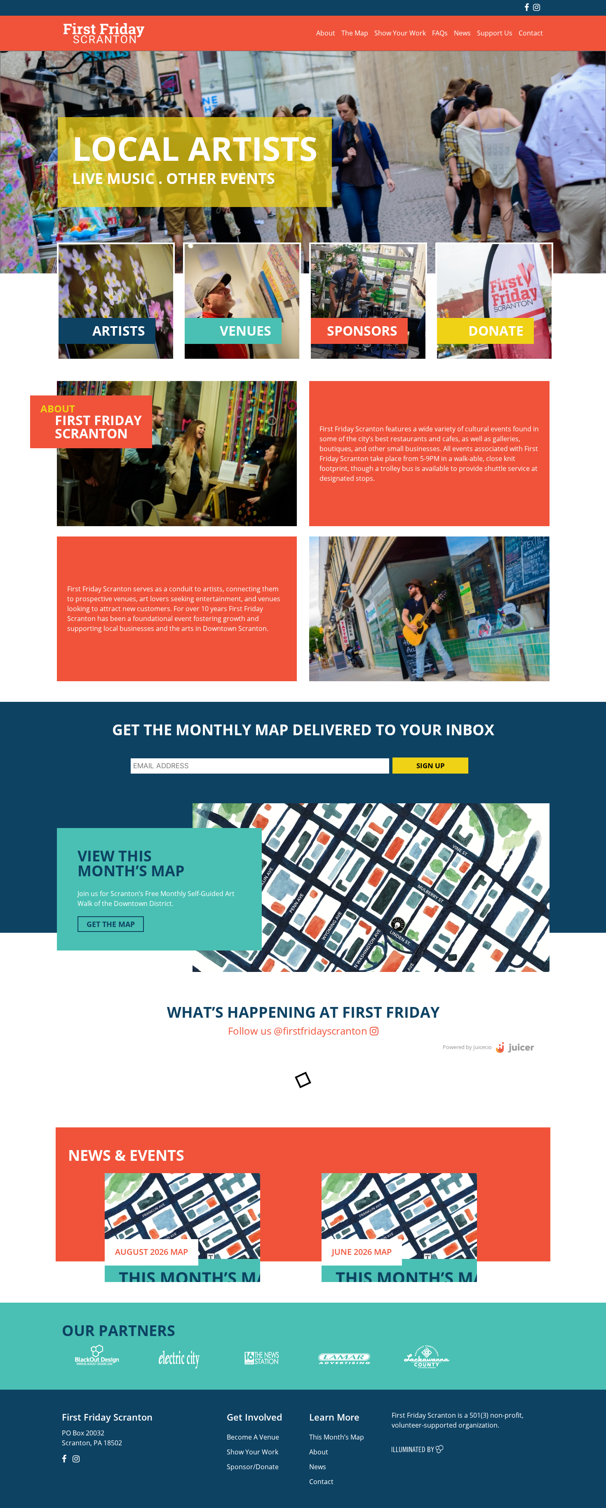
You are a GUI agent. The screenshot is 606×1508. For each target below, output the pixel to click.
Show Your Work (400, 32)
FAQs (440, 32)
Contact (531, 32)
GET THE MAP (111, 924)
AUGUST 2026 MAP (151, 1251)
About (325, 32)
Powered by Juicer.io (467, 1047)
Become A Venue (253, 1437)
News (462, 32)
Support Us (494, 32)
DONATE (496, 331)
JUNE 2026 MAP (362, 1251)
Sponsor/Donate (253, 1466)
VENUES (245, 331)
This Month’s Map (336, 1437)
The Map (354, 32)
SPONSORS (362, 331)
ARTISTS (118, 331)
